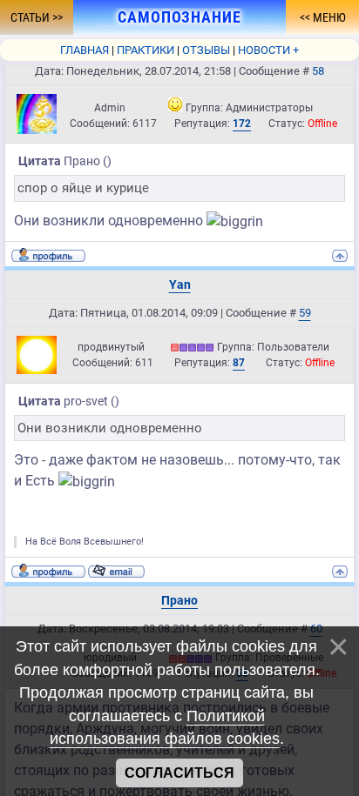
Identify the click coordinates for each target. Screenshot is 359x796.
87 (239, 363)
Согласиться (179, 773)
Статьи (31, 17)
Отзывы (206, 50)
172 (242, 123)
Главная (84, 50)
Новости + (268, 50)
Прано (179, 600)
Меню (328, 17)
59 (305, 312)
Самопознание (179, 17)
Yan (180, 284)
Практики (145, 50)
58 (318, 70)
